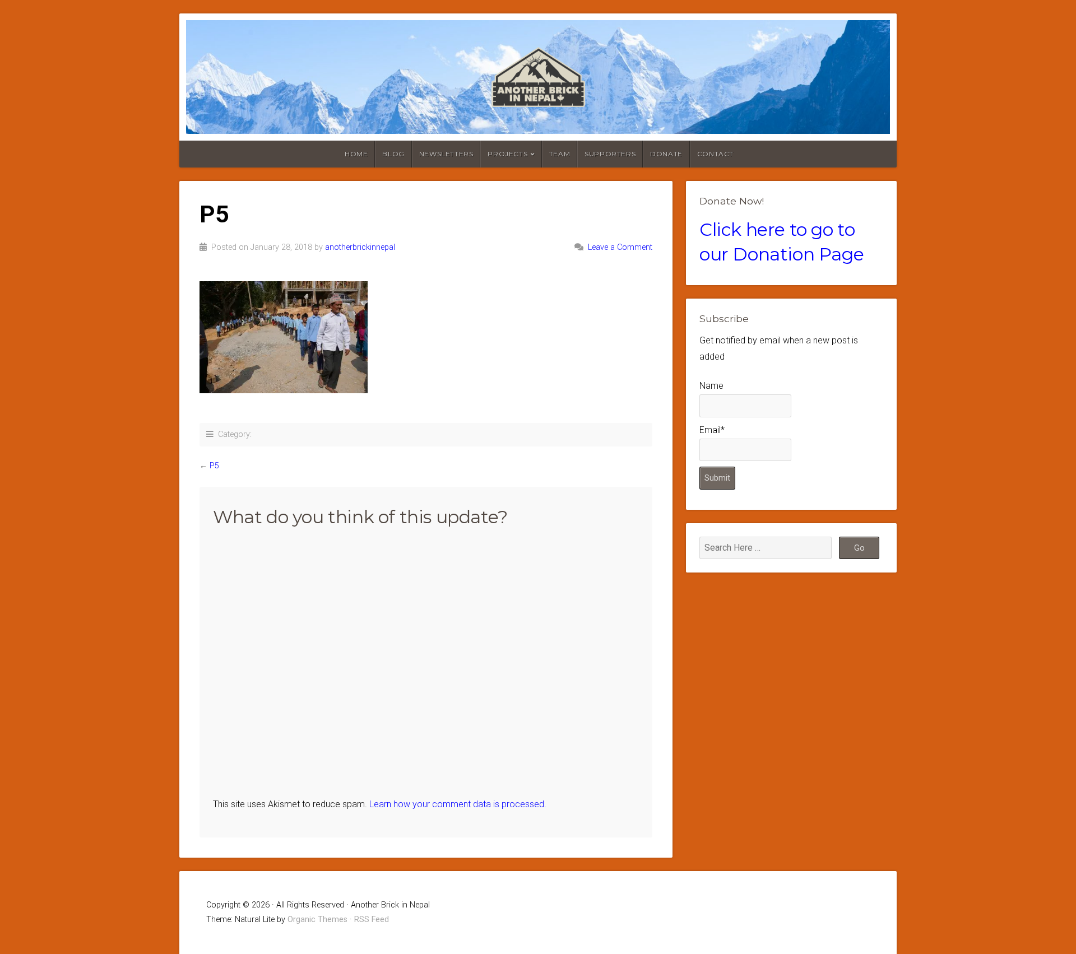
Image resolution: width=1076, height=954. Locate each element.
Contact (715, 154)
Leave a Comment (620, 247)
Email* (712, 430)
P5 (214, 466)
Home (356, 154)
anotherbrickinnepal (360, 247)
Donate (666, 154)
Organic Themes (317, 919)
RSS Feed (371, 919)
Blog (393, 154)
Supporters (610, 154)
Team (559, 154)
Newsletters (446, 154)
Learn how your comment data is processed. (457, 804)
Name (711, 385)
